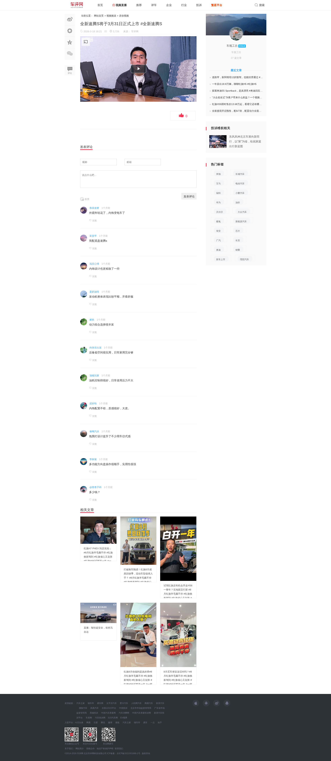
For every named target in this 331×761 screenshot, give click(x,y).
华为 (218, 202)
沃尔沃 (219, 212)
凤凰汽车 (94, 708)
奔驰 (218, 174)
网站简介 (80, 748)
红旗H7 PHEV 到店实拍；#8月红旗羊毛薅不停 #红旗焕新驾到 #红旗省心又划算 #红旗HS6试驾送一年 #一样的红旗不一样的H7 (98, 556)
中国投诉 (123, 708)
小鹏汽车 (239, 193)
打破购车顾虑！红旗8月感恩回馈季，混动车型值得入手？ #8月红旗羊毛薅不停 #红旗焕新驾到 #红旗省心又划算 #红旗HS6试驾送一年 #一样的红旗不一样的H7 (138, 582)
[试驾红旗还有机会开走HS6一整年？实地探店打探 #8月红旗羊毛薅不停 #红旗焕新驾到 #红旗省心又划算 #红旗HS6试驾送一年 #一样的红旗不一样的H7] (178, 548)
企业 (169, 5)
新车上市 (220, 259)
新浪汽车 (160, 703)
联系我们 (119, 748)
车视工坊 (232, 45)
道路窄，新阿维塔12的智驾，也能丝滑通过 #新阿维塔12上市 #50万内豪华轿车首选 (237, 77)
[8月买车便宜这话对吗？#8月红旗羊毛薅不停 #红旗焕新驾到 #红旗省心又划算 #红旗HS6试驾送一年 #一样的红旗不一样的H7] (178, 634)
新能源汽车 (241, 221)
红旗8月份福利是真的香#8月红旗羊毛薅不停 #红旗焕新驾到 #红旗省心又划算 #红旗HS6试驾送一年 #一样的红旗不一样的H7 (138, 680)
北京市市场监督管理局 (141, 708)
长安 (237, 240)
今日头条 (79, 722)
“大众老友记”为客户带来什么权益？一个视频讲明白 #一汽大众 (237, 97)
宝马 (218, 183)
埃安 (218, 231)
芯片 (237, 231)
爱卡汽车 (124, 703)
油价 (237, 202)
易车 (145, 722)
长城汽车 (239, 174)
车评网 (134, 31)
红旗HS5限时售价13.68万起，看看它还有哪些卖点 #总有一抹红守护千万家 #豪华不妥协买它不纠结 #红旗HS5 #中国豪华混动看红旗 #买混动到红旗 (237, 104)
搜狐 (117, 722)
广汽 (218, 240)
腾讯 (103, 722)
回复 (94, 220)
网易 (88, 722)
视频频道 (111, 15)
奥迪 (218, 250)
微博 (110, 722)
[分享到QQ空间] (70, 46)
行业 (184, 5)
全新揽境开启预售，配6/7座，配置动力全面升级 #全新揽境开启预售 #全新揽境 (237, 110)
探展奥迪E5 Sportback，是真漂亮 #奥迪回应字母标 (237, 90)
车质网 (89, 718)
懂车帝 (91, 703)
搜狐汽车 (83, 708)
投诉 (199, 5)
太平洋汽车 (111, 703)
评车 (154, 5)
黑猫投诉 (94, 713)
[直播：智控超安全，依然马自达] (98, 612)
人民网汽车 (136, 703)
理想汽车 (244, 259)
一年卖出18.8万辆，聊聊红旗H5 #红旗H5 (234, 84)
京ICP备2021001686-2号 (128, 753)
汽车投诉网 (100, 718)
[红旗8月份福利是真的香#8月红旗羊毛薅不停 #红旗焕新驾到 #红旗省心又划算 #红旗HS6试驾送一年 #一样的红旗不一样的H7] (138, 634)
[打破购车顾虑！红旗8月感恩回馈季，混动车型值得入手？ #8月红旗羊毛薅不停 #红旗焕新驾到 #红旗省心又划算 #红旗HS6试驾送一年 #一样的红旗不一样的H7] (138, 540)
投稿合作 (90, 748)
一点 (153, 722)
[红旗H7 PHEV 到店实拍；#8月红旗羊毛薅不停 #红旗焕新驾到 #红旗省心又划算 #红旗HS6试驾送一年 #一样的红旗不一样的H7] (98, 530)
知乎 (160, 722)
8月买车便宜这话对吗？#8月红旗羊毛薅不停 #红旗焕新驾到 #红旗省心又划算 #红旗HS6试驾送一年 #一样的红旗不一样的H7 (178, 680)
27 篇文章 (236, 58)
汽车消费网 (124, 713)
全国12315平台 (109, 708)
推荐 (139, 5)
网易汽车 (149, 703)
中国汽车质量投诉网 (141, 713)
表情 (86, 199)
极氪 (218, 221)
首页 (100, 5)
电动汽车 (239, 183)
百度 (96, 722)
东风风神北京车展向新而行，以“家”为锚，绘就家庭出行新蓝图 (245, 141)
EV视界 (123, 718)
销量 (237, 250)
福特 (218, 193)
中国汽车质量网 (108, 713)
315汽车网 (113, 718)
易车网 (100, 703)
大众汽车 (242, 212)
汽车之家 (80, 703)
